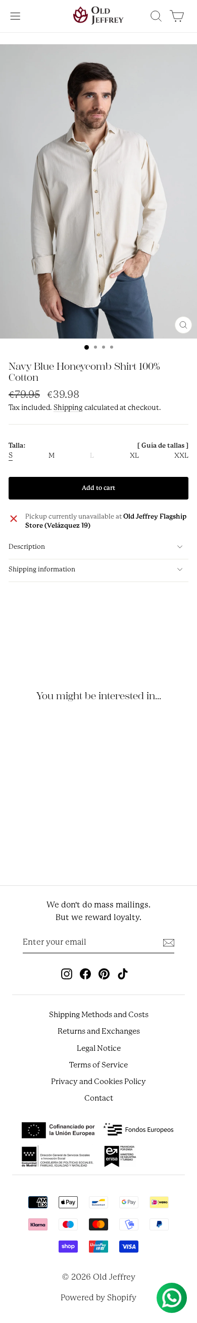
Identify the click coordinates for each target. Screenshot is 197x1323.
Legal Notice (99, 1048)
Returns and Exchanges (99, 1031)
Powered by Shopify (98, 1297)
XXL (181, 455)
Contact (98, 1098)
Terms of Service (98, 1064)
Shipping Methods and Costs (99, 1014)
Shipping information (42, 569)
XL (134, 455)
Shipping (68, 407)
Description (27, 546)
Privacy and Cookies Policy (98, 1081)
